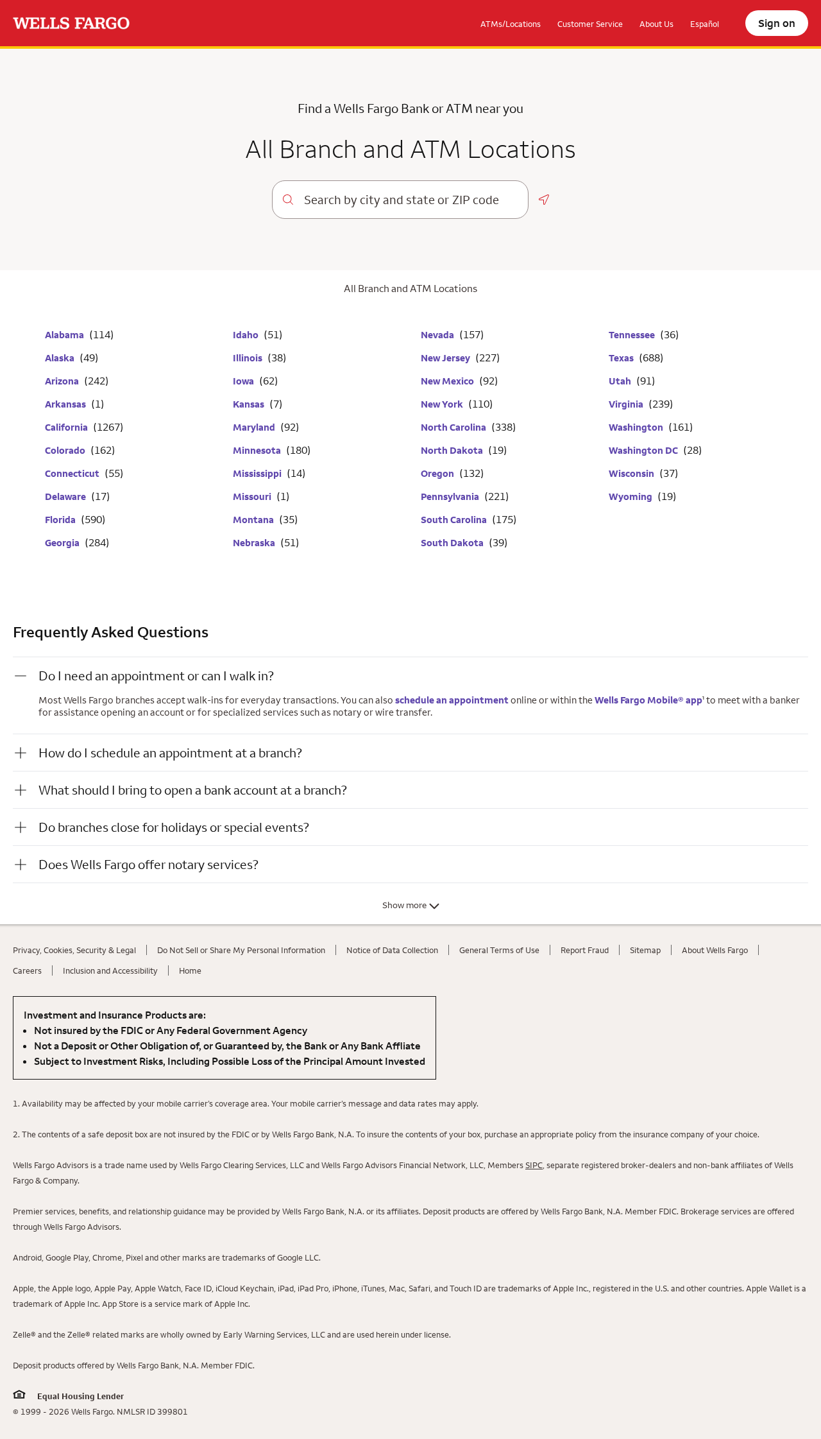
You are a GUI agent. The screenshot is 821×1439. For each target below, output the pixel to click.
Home (190, 970)
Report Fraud (585, 950)
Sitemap (645, 950)
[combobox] (411, 200)
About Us (656, 24)
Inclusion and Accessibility (110, 970)
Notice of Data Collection (392, 950)
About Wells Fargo (715, 950)
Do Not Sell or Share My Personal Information (241, 950)
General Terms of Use (499, 950)
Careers (27, 970)
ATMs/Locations (510, 24)
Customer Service (590, 24)
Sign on (776, 23)
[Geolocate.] (544, 199)
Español (704, 24)
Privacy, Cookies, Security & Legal (74, 950)
